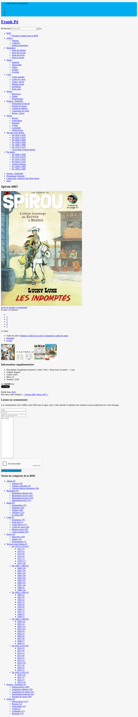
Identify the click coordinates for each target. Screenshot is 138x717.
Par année (10, 152)
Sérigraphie (17, 65)
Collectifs (16, 43)
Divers (9, 91)
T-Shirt (15, 125)
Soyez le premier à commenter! (14, 307)
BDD (8, 33)
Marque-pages (18, 84)
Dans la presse (18, 57)
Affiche (15, 69)
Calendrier (16, 128)
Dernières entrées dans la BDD (25, 36)
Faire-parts (16, 89)
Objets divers (17, 130)
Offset (14, 67)
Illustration (10, 48)
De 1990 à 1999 (19, 142)
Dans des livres (18, 55)
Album (9, 38)
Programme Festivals (21, 103)
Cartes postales (18, 77)
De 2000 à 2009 (19, 140)
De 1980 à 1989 (19, 145)
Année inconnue (19, 164)
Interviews (16, 94)
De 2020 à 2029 (19, 135)
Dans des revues (19, 53)
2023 (13, 392)
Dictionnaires (17, 99)
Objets (9, 116)
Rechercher (6, 28)
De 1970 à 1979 (19, 147)
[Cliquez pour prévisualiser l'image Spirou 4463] (41, 305)
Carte (8, 74)
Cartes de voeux (19, 79)
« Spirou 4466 (29, 394)
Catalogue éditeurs (20, 108)
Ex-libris (15, 72)
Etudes (15, 96)
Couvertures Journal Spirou (23, 149)
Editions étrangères (20, 45)
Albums (15, 40)
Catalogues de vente (20, 111)
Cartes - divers (18, 82)
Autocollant (17, 120)
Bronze (15, 118)
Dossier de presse (19, 106)
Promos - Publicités (14, 101)
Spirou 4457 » (42, 394)
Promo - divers (18, 113)
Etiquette (15, 123)
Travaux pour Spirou (15, 132)
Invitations (16, 86)
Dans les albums (19, 50)
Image (9, 60)
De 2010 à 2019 (19, 137)
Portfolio (15, 62)
